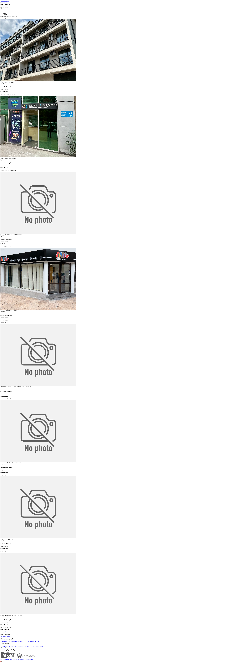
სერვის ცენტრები (35, 641)
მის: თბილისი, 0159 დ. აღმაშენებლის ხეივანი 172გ (11, 646)
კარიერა (19, 641)
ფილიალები (3, 18)
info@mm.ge (40, 646)
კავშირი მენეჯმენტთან (12, 641)
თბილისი (5, 10)
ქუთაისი (5, 14)
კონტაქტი (28, 641)
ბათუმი (4, 13)
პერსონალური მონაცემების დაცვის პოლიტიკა (22, 659)
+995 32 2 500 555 (34, 646)
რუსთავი (5, 12)
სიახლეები (23, 641)
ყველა (1, 17)
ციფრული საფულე (4, 1)
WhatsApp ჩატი (27, 646)
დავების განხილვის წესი (6, 659)
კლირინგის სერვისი (5, 636)
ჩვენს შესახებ (3, 641)
